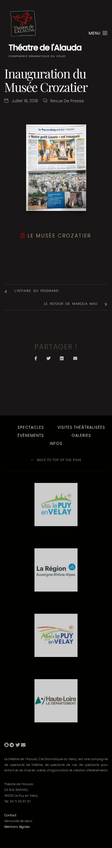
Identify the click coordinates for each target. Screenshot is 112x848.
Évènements (31, 435)
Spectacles (31, 427)
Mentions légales (17, 827)
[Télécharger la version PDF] (23, 235)
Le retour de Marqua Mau (71, 303)
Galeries (81, 435)
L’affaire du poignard (36, 290)
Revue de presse (67, 101)
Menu (95, 33)
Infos (56, 443)
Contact (10, 815)
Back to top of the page (59, 460)
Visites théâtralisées (81, 427)
